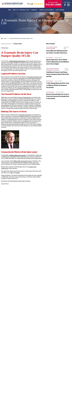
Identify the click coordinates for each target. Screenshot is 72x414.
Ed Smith (5, 155)
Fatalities (53, 48)
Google (17, 172)
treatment (6, 105)
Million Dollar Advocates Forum (22, 161)
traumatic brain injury (33, 77)
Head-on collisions (55, 70)
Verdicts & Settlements (46, 10)
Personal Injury (24, 10)
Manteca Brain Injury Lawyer (18, 61)
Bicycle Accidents (50, 92)
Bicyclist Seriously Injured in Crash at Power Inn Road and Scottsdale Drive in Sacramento (57, 96)
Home (5, 38)
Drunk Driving (56, 68)
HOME (9, 10)
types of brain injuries (25, 97)
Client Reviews (59, 10)
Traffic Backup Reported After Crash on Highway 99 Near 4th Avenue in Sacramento (57, 85)
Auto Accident (49, 47)
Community (34, 10)
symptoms (22, 78)
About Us (15, 10)
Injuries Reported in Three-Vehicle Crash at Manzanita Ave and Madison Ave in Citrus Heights (57, 62)
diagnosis (14, 100)
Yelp (11, 172)
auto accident (16, 81)
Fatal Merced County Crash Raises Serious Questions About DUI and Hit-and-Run (57, 74)
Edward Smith (18, 43)
